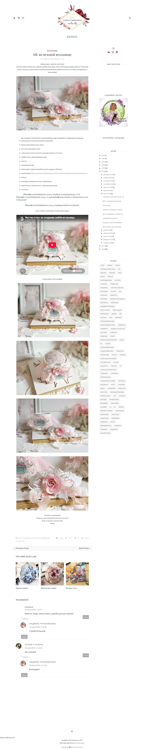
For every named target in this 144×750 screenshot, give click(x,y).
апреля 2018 (107, 233)
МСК (110, 317)
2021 (103, 162)
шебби (102, 388)
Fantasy (121, 407)
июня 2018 (107, 194)
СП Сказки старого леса (108, 369)
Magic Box (115, 414)
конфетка (113, 295)
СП (120, 366)
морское (103, 317)
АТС (119, 269)
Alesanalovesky (78, 743)
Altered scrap (114, 399)
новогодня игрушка (107, 321)
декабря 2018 (108, 175)
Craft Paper (115, 403)
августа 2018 (107, 187)
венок (102, 276)
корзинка (103, 299)
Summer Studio (105, 433)
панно (112, 336)
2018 (103, 171)
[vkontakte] (109, 52)
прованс (123, 355)
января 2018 (107, 243)
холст (113, 384)
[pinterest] (117, 52)
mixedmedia (115, 418)
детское (117, 280)
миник (114, 314)
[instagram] (113, 52)
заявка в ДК (114, 284)
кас (120, 291)
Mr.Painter (103, 422)
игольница (52, 50)
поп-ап (114, 355)
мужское (118, 317)
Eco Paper (103, 407)
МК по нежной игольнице (112, 201)
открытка (113, 332)
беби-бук (103, 272)
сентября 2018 (108, 184)
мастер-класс (36, 538)
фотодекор (104, 384)
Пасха (122, 340)
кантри (113, 291)
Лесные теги (71, 588)
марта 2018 (107, 236)
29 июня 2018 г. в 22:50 (33, 648)
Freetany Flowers (106, 410)
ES (110, 407)
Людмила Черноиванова (51, 59)
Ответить (85, 617)
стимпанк (104, 373)
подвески (120, 351)
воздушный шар (106, 280)
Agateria (103, 399)
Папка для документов (108, 340)
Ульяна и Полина (34, 644)
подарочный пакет (107, 351)
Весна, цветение (38, 173)
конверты (103, 295)
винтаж (110, 276)
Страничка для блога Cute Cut (113, 197)
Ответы (25, 619)
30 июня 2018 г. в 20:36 (38, 627)
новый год (104, 328)
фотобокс (121, 381)
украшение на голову (107, 381)
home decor (20, 541)
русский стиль (105, 362)
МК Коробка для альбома (112, 227)
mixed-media (104, 418)
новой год (121, 325)
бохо (119, 272)
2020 (103, 165)
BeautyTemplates (77, 747)
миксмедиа (104, 314)
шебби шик (46, 538)
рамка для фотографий (108, 358)
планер (107, 343)
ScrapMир (103, 429)
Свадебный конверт (110, 218)
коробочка (104, 302)
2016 (103, 249)
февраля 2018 (108, 239)
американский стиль (107, 269)
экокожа (122, 396)
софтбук (114, 366)
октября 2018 (108, 181)
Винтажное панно (48, 588)
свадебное (104, 366)
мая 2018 (106, 230)
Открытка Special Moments (112, 223)
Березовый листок (80, 173)
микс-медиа (117, 310)
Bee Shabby (104, 403)
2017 (103, 246)
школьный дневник (117, 392)
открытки (103, 336)
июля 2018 (107, 190)
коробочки (114, 302)
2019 (103, 168)
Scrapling (117, 425)
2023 (103, 155)
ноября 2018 (107, 178)
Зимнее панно (22, 588)
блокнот (112, 272)
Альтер (117, 265)
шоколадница (105, 396)
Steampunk (113, 429)
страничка (114, 373)
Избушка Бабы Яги (117, 287)
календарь (104, 291)
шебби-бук (121, 388)
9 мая (102, 265)
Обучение (103, 332)
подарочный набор (107, 347)
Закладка (103, 284)
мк (120, 314)
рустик (115, 362)
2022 (103, 158)
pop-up (112, 422)
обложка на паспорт (118, 328)
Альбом (109, 265)
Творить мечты (105, 377)
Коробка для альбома (117, 299)
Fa (115, 407)
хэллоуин (121, 384)
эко (114, 396)
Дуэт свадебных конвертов (113, 214)
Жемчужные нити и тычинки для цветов (58, 173)
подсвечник (104, 355)
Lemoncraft (104, 414)
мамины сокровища (107, 306)
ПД (101, 343)
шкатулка (103, 392)
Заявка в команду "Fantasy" (113, 210)
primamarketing (105, 425)
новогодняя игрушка (107, 325)
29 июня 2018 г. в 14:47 (33, 610)
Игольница (107, 205)
